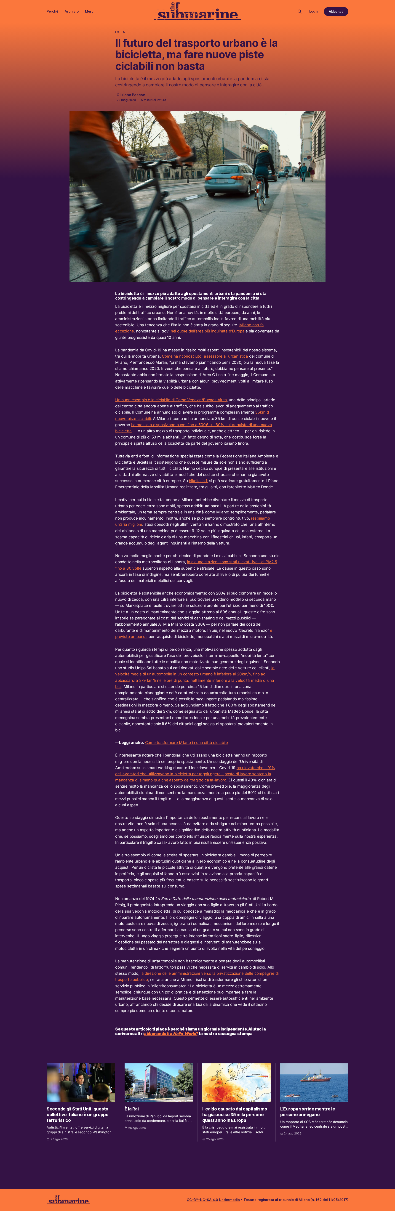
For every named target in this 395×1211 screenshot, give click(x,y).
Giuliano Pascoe (131, 95)
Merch (90, 11)
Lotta (120, 32)
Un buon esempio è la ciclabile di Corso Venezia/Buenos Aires (171, 400)
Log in (314, 11)
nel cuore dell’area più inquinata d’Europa (208, 331)
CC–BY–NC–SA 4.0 (202, 1200)
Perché (52, 11)
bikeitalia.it (198, 480)
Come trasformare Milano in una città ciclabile (186, 742)
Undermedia (229, 1200)
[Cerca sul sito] (299, 11)
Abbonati (336, 11)
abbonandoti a (170, 1033)
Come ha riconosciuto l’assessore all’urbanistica (205, 356)
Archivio (72, 11)
